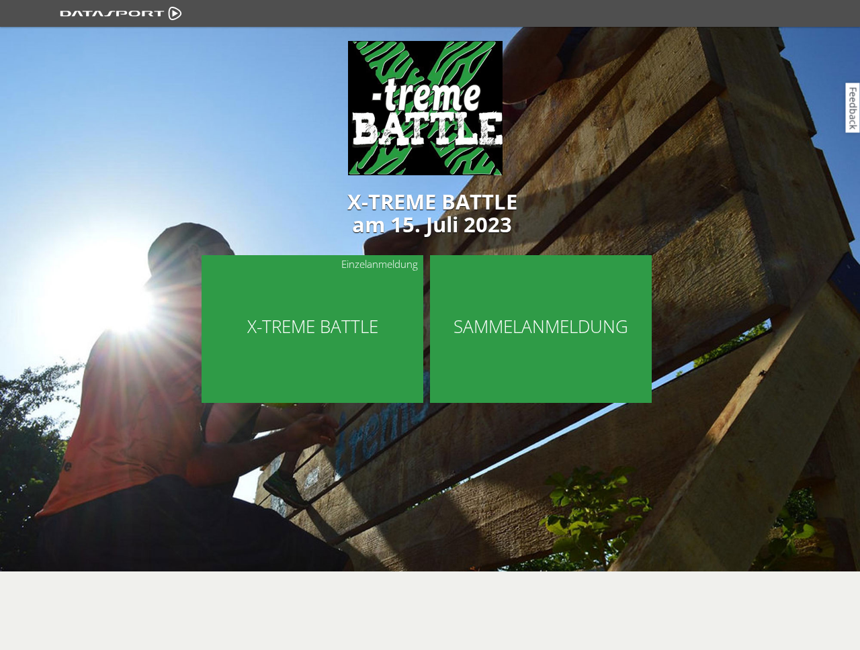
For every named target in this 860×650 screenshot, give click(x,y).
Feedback (853, 108)
